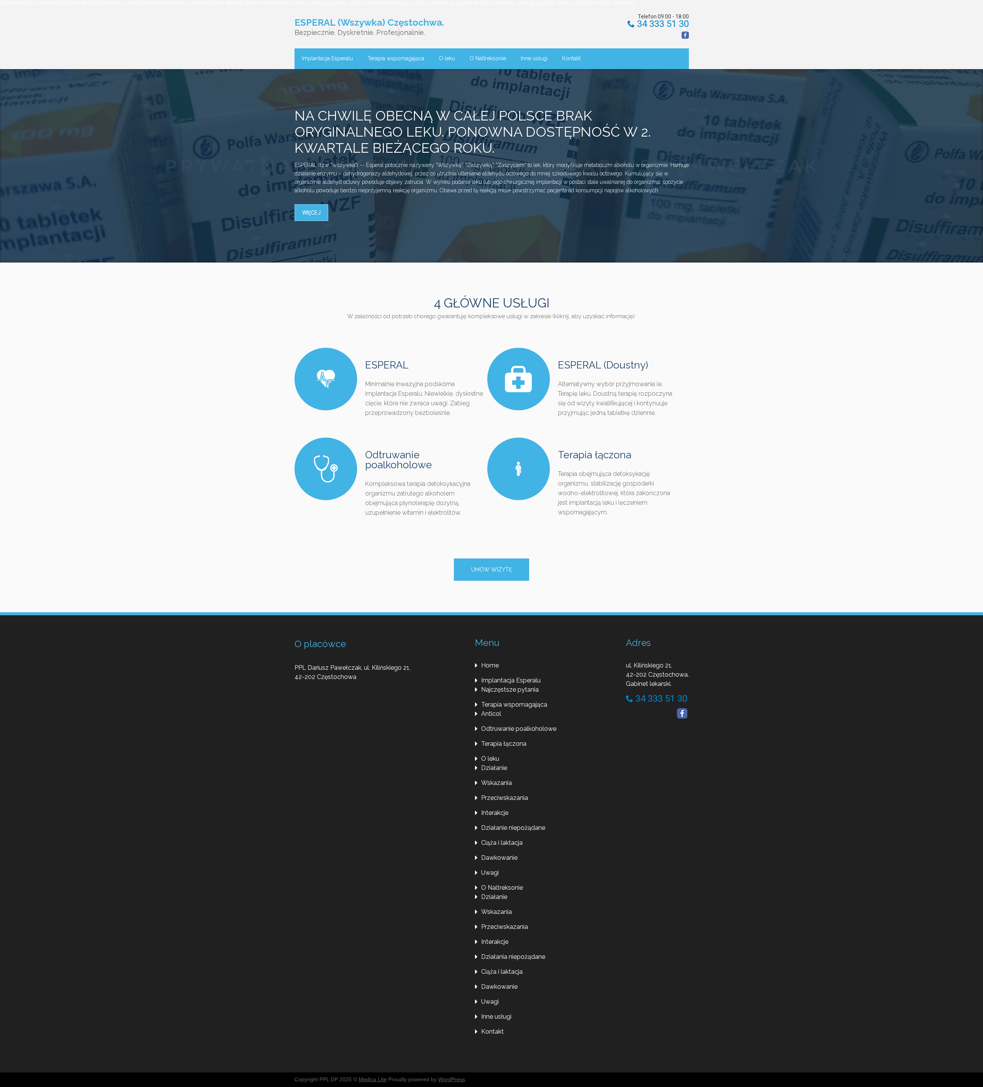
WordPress (451, 1079)
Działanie (494, 767)
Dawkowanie (499, 857)
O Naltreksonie (488, 58)
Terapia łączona (594, 455)
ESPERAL (387, 365)
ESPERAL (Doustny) (603, 365)
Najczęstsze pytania (510, 689)
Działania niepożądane (513, 956)
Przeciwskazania (504, 797)
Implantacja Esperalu (327, 58)
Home (490, 665)
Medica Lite (373, 1079)
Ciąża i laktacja (502, 842)
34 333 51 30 (662, 23)
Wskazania (496, 782)
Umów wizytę (491, 570)
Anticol (491, 713)
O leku (447, 58)
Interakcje (494, 812)
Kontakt (571, 58)
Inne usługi (534, 58)
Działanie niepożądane (513, 827)
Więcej (311, 213)
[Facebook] (685, 35)
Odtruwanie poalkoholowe (398, 460)
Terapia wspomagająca (395, 58)
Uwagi (490, 872)
